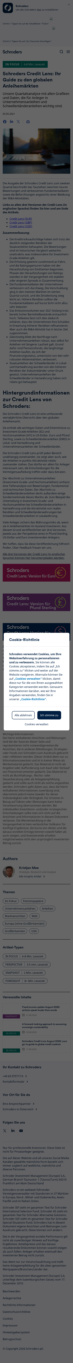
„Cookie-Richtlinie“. (33, 699)
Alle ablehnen (23, 715)
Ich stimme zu (49, 715)
